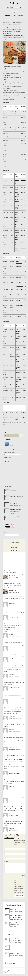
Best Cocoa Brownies (15, 953)
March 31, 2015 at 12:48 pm (14, 577)
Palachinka (18, 300)
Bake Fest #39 (24, 112)
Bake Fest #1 (24, 412)
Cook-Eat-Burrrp (19, 305)
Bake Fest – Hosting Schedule (14, 15)
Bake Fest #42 (24, 128)
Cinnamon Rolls (13, 922)
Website (6, 856)
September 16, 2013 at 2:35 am (14, 749)
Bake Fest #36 (24, 235)
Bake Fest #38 (24, 248)
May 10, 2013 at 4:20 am (13, 815)
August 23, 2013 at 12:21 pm (14, 800)
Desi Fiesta (18, 295)
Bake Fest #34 (24, 225)
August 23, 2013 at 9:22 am (14, 788)
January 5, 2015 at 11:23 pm (14, 605)
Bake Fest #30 (24, 199)
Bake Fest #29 (24, 192)
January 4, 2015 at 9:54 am (14, 592)
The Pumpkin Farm (18, 331)
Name (6, 847)
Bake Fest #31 (24, 205)
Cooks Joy (14, 3)
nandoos (10, 786)
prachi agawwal (12, 658)
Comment (7, 861)
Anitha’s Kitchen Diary (17, 237)
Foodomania (19, 372)
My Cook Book (19, 266)
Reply (22, 574)
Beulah (10, 634)
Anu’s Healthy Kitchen (18, 392)
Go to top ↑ (22, 971)
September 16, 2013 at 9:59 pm (14, 773)
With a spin (18, 316)
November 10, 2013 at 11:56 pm (15, 701)
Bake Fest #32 (24, 212)
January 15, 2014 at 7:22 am (14, 659)
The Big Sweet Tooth (17, 206)
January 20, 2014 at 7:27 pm (14, 648)
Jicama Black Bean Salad (15, 509)
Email (6, 852)
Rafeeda (10, 716)
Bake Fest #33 (24, 217)
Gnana (10, 813)
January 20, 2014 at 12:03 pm (14, 636)
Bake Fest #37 (24, 242)
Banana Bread (13, 490)
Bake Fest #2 (24, 417)
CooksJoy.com (18, 970)
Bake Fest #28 (24, 187)
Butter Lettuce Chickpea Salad (16, 517)
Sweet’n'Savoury (19, 289)
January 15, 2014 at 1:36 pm (14, 676)
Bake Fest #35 (24, 230)
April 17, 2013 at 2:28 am (13, 830)
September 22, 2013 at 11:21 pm (15, 718)
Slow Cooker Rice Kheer (15, 946)
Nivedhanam (18, 277)
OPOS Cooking (13, 503)
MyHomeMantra (19, 286)
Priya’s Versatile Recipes (17, 194)
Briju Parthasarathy (13, 687)
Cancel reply (17, 838)
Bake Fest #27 (24, 180)
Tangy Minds (18, 282)
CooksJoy (17, 412)
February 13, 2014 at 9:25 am (14, 617)
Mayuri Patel (12, 575)
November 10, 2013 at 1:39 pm (14, 689)
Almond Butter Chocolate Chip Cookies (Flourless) (16, 497)
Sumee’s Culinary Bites (17, 219)
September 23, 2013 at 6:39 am (14, 731)
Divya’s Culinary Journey (17, 181)
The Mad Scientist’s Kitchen (18, 379)
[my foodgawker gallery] (10, 963)
